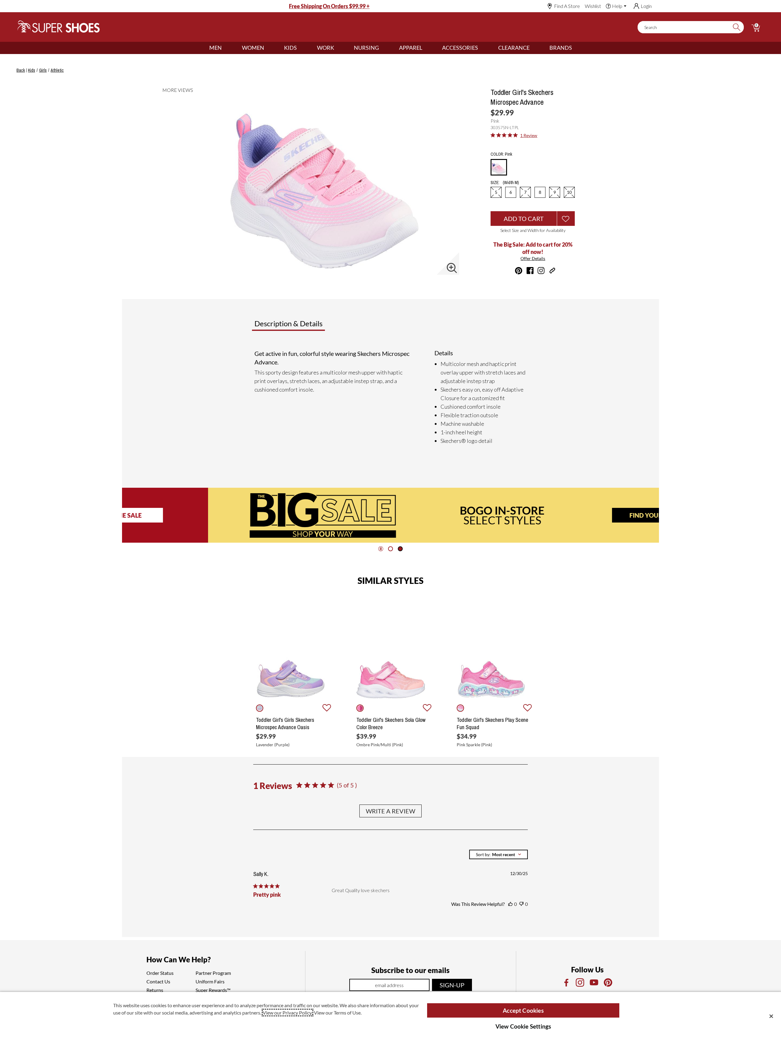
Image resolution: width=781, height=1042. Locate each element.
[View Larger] (451, 268)
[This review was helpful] (510, 904)
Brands (560, 47)
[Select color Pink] (499, 167)
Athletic (57, 70)
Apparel (410, 47)
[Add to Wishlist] (566, 218)
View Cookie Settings (523, 1026)
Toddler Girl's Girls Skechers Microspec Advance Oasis (285, 723)
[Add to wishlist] (327, 708)
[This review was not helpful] (521, 904)
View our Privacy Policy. (287, 1012)
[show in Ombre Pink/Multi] (360, 708)
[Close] (771, 1016)
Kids (290, 47)
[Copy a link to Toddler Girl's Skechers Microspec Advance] (552, 270)
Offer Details (532, 258)
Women (253, 47)
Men (215, 47)
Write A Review (390, 811)
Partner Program (213, 973)
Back (20, 70)
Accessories (460, 47)
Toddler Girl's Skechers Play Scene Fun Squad (492, 723)
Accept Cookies (523, 1010)
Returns (154, 990)
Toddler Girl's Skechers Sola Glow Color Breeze (391, 723)
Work (325, 47)
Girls (43, 70)
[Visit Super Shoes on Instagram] (541, 270)
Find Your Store (569, 515)
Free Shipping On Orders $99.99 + (329, 6)
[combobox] (498, 854)
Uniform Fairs (210, 981)
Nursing (366, 47)
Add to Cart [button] (524, 218)
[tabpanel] (391, 397)
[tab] (308, 326)
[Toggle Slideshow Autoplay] (380, 548)
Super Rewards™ (213, 990)
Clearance (514, 47)
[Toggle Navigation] (226, 48)
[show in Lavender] (260, 708)
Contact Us (158, 981)
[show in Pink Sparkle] (460, 708)
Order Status (160, 973)
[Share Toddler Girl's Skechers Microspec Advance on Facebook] (530, 270)
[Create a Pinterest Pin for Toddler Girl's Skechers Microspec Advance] (518, 271)
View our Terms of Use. (338, 1012)
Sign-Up (452, 985)
